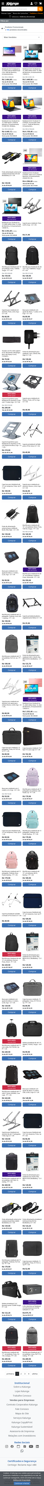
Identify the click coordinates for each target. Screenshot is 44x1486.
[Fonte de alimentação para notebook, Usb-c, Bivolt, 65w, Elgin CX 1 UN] (32, 339)
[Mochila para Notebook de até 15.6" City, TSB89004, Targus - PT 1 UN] (32, 255)
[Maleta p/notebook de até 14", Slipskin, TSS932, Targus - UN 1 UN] (32, 1028)
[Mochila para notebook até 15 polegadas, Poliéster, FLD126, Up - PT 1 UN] (11, 1248)
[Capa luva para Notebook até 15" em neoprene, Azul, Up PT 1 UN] (32, 900)
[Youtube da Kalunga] (31, 1446)
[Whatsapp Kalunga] (22, 1450)
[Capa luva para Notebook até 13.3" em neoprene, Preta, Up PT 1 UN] (32, 1121)
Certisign (12, 1464)
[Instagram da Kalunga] (6, 1446)
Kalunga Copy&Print (22, 1422)
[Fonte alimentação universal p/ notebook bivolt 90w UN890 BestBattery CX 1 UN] (11, 1208)
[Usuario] (32, 3)
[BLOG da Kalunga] (37, 1446)
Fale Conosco (22, 1408)
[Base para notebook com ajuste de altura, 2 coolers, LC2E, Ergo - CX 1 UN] (11, 557)
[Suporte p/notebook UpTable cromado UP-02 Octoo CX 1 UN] (11, 900)
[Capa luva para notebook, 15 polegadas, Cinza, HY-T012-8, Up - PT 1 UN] (32, 987)
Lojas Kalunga (22, 1391)
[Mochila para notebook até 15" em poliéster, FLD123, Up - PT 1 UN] (11, 644)
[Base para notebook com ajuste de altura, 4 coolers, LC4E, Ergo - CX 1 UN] (11, 987)
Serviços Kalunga (22, 1417)
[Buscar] (40, 9)
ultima (34, 1374)
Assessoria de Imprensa (22, 1431)
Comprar (12, 88)
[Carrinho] (40, 3)
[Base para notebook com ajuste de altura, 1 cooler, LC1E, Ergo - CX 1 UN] (32, 298)
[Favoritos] (36, 3)
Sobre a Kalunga (22, 1386)
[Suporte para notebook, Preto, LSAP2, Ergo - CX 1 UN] (32, 206)
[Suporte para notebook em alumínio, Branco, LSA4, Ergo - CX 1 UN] (32, 473)
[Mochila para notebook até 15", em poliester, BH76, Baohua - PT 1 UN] (32, 860)
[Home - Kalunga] (2, 28)
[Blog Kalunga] (18, 1446)
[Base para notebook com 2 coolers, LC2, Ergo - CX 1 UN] (11, 777)
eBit (34, 1464)
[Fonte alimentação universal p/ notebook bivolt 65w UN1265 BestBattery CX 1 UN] (11, 156)
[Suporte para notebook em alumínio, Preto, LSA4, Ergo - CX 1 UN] (11, 298)
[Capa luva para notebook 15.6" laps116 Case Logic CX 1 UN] (32, 736)
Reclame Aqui (25, 1464)
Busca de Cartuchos (20, 13)
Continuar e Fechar (22, 1483)
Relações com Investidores (22, 1435)
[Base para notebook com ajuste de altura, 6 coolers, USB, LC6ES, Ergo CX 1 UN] (32, 1074)
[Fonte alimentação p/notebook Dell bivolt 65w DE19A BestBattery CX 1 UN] (32, 1208)
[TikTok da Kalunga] (25, 1446)
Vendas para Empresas (22, 1400)
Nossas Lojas (6, 13)
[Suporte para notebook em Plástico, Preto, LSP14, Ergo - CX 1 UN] (32, 382)
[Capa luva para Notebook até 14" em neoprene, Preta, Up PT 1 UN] (11, 819)
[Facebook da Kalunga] (12, 1446)
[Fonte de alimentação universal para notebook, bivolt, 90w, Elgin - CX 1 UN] (11, 513)
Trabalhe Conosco (22, 1395)
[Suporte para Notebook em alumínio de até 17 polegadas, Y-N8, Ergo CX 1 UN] (11, 1121)
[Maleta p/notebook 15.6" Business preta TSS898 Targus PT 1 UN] (11, 1289)
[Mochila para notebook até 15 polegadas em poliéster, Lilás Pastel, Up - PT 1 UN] (32, 777)
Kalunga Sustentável (22, 1426)
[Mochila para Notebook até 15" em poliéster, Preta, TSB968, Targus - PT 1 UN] (11, 255)
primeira (10, 1374)
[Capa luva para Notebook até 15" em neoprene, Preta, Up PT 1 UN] (11, 473)
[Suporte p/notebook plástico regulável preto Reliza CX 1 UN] (32, 603)
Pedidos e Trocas (36, 13)
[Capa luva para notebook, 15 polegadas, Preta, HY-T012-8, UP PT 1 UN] (11, 736)
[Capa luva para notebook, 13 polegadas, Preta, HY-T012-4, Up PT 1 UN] (32, 1248)
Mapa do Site (22, 1413)
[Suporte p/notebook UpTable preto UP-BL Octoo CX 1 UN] (32, 430)
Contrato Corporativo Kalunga (22, 1404)
